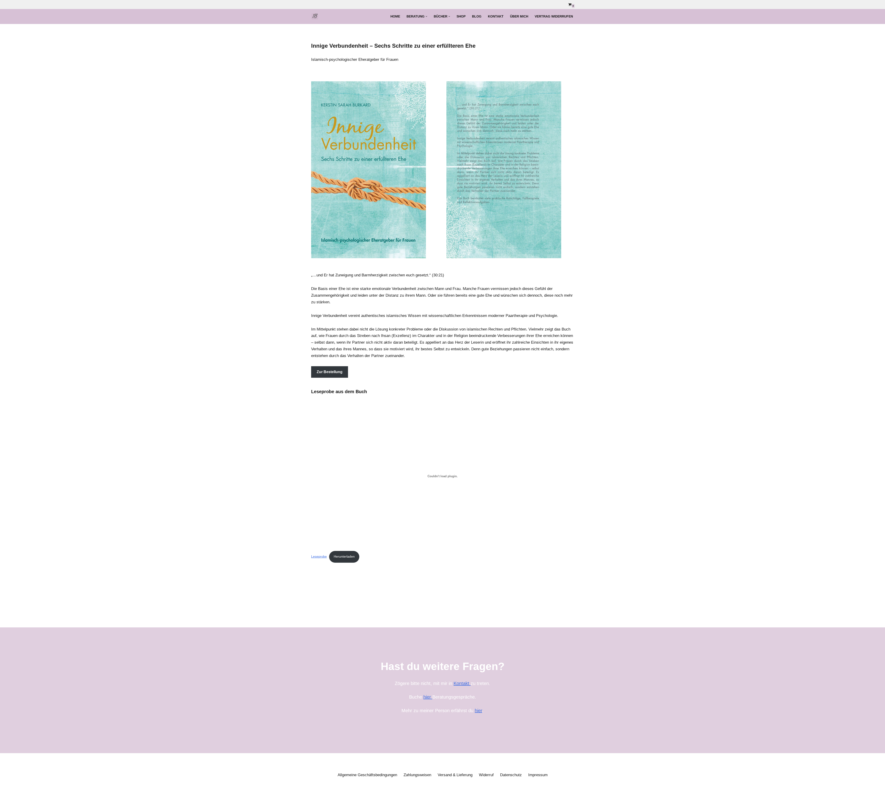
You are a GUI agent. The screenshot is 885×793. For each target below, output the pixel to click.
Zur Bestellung (329, 372)
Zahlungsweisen (417, 775)
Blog (476, 16)
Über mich (519, 16)
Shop (461, 16)
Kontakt (496, 16)
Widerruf (486, 775)
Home (395, 16)
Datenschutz (511, 775)
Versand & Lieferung (455, 775)
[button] (426, 16)
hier (427, 696)
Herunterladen (344, 556)
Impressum (538, 775)
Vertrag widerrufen (554, 16)
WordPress (360, 786)
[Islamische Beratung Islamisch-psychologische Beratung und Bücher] (316, 16)
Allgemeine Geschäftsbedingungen (367, 775)
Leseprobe (319, 556)
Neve (315, 786)
